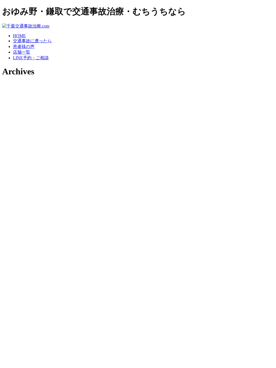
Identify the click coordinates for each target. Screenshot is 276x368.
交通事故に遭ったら (32, 41)
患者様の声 (23, 46)
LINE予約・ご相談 (31, 57)
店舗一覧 (21, 52)
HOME (19, 35)
